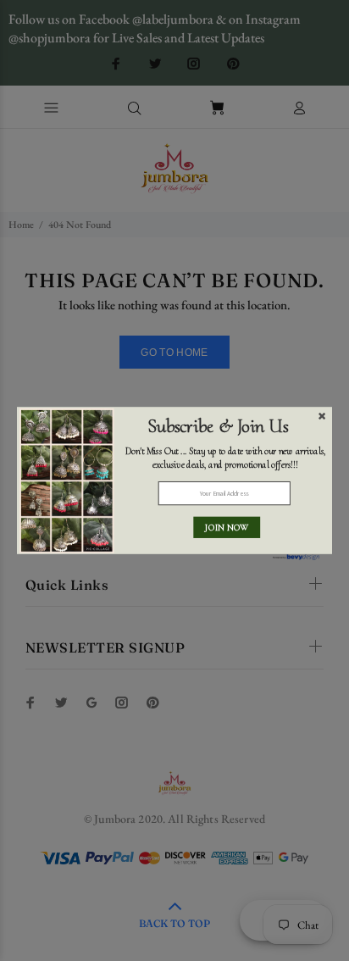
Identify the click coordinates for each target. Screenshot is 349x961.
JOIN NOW (226, 527)
